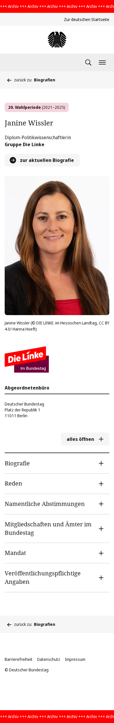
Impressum (75, 659)
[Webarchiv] (57, 40)
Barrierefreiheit (18, 659)
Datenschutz (48, 659)
